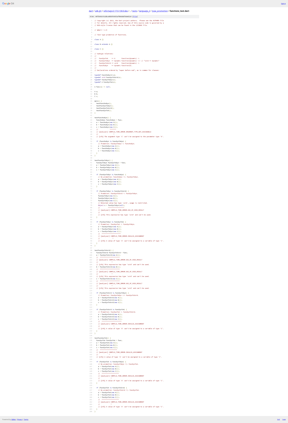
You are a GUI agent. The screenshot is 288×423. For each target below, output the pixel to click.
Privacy (19, 419)
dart (91, 11)
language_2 (144, 11)
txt (278, 419)
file (135, 16)
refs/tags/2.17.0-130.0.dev (115, 11)
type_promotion (160, 11)
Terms (26, 419)
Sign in (283, 3)
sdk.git (98, 11)
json (284, 419)
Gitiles (13, 419)
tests (134, 11)
